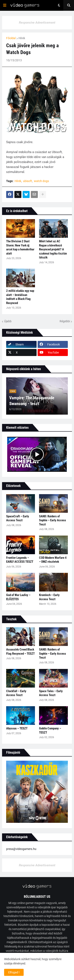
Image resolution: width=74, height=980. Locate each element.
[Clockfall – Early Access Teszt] (20, 678)
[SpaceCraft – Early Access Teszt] (20, 503)
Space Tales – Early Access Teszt (51, 693)
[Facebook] (9, 194)
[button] (4, 5)
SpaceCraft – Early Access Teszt (17, 518)
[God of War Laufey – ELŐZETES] (20, 582)
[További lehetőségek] (42, 194)
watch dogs (41, 181)
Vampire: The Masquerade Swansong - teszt (31, 400)
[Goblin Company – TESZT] (53, 715)
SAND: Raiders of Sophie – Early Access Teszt (52, 520)
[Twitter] (17, 194)
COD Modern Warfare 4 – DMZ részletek (53, 560)
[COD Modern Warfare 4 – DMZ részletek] (53, 545)
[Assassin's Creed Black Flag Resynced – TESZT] (20, 636)
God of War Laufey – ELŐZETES (18, 597)
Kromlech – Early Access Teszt (49, 597)
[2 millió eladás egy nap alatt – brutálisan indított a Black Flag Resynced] (20, 278)
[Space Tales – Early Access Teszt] (53, 678)
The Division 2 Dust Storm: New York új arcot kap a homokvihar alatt (20, 247)
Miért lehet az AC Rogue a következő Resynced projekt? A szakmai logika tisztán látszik (53, 249)
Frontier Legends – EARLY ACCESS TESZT (19, 560)
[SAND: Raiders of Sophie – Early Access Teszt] (53, 503)
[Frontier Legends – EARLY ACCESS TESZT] (20, 545)
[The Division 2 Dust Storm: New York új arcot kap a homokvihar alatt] (20, 228)
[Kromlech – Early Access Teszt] (53, 582)
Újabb (8, 321)
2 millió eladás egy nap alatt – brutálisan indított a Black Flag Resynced (20, 297)
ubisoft (27, 181)
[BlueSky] (26, 194)
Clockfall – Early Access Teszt (16, 693)
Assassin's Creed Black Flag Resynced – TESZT (20, 651)
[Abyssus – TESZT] (20, 715)
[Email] (34, 194)
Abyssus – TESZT (17, 728)
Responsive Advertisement (37, 22)
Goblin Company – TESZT (50, 730)
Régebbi (65, 321)
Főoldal (11, 38)
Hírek (21, 38)
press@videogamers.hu (21, 849)
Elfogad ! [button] (14, 972)
